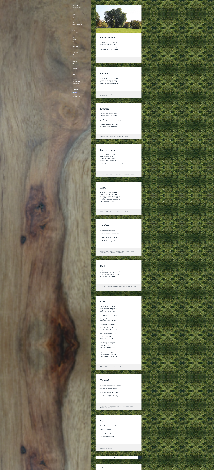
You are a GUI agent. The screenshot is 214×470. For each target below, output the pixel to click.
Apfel (103, 187)
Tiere (74, 66)
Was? (74, 19)
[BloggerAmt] (76, 96)
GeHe (103, 301)
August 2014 (75, 37)
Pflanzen (74, 63)
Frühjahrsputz (126, 406)
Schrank (133, 406)
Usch (102, 266)
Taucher (104, 225)
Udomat (75, 5)
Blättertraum (107, 150)
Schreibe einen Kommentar (128, 174)
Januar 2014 (75, 46)
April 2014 (75, 39)
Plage (130, 406)
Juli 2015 (74, 35)
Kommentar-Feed (76, 81)
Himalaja (122, 447)
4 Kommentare (131, 59)
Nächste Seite (139, 457)
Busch (128, 286)
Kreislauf (105, 108)
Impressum (75, 17)
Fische (132, 251)
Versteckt (105, 380)
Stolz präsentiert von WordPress (107, 467)
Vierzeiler (75, 68)
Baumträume (107, 37)
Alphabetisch (75, 22)
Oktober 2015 (75, 32)
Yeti (102, 421)
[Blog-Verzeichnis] (75, 95)
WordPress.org (76, 83)
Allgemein (75, 54)
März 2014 (75, 41)
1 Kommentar (104, 95)
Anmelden (75, 77)
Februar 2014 (75, 44)
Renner (104, 73)
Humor (74, 57)
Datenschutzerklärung (77, 24)
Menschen (75, 61)
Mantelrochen (103, 252)
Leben (74, 59)
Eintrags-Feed (75, 79)
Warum (134, 286)
